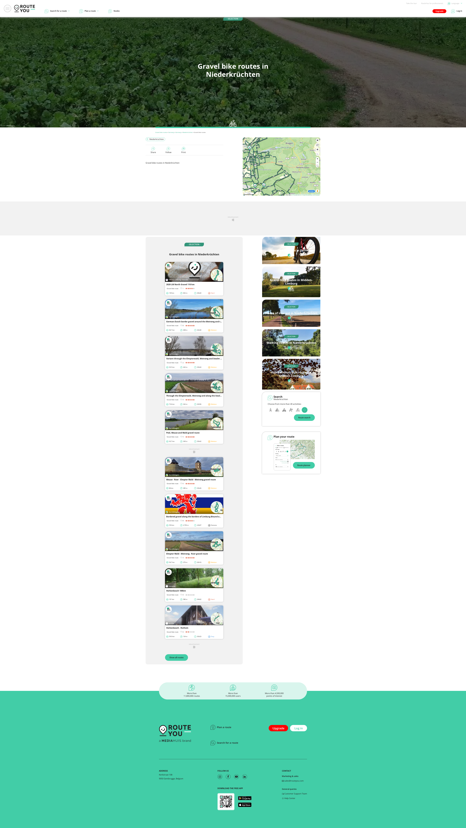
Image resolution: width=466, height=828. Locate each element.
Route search (304, 417)
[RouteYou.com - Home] (24, 8)
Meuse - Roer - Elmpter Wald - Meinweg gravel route (191, 479)
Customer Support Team (295, 793)
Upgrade (439, 11)
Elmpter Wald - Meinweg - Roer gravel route (187, 553)
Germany (171, 132)
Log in (298, 728)
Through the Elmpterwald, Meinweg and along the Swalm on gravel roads (201, 395)
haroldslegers (10, 125)
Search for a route (227, 742)
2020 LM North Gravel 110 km (180, 284)
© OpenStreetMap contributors (311, 195)
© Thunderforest (296, 195)
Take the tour (411, 3)
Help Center (289, 798)
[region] (281, 166)
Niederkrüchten (188, 132)
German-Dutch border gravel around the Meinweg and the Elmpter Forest (201, 321)
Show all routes (176, 657)
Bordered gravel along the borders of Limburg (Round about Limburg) (199, 516)
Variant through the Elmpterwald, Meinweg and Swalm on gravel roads (200, 358)
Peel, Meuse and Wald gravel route (183, 432)
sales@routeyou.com (294, 780)
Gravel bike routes (161, 132)
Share (153, 152)
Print (183, 152)
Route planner (303, 465)
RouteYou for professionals (432, 3)
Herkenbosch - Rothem (177, 628)
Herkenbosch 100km (176, 590)
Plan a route (224, 727)
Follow (168, 152)
